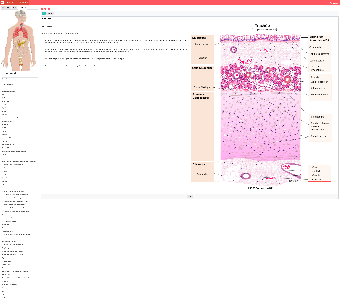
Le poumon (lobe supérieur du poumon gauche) (16, 234)
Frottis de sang (6, 297)
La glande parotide (7, 218)
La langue (5, 188)
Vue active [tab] (22, 7)
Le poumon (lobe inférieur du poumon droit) (15, 194)
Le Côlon (4, 174)
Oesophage (5, 224)
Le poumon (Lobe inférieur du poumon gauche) (16, 198)
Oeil (3, 214)
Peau (3, 287)
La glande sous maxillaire (9, 221)
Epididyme (5, 88)
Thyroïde (4, 108)
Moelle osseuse (6, 264)
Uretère (4, 111)
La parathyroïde (6, 138)
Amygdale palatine (7, 238)
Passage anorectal (7, 231)
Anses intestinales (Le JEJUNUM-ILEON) (14, 151)
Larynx (4, 131)
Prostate (4, 114)
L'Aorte (4, 154)
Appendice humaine (8, 158)
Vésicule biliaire (6, 148)
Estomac (4, 181)
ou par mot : (5, 78)
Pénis (3, 94)
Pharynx (4, 141)
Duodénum (5, 124)
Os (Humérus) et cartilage (9, 284)
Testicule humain (7, 98)
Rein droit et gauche (8, 144)
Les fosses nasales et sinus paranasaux (14, 168)
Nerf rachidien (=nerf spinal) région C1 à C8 (15, 271)
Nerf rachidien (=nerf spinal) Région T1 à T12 (15, 277)
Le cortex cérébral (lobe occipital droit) (13, 204)
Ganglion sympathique (9, 248)
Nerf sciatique (6, 274)
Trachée (4, 128)
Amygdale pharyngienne (9, 241)
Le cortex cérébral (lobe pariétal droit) (13, 208)
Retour (190, 196)
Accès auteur (334, 3)
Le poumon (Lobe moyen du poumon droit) (15, 201)
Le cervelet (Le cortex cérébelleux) (12, 164)
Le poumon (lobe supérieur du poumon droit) (15, 211)
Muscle (4, 268)
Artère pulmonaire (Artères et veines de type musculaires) (19, 161)
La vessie (5, 104)
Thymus (4, 294)
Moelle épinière (6, 261)
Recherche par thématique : (10, 73)
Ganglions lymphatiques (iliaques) (12, 254)
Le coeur (4, 171)
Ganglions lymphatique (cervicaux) (12, 251)
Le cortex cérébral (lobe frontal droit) (13, 191)
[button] (3, 7)
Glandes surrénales (8, 121)
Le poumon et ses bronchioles (11, 118)
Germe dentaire (6, 178)
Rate (3, 291)
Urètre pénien (6, 101)
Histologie (50, 13)
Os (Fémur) (5, 281)
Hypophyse (5, 258)
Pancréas (4, 134)
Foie (3, 184)
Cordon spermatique (8, 84)
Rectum (4, 228)
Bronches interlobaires (9, 91)
